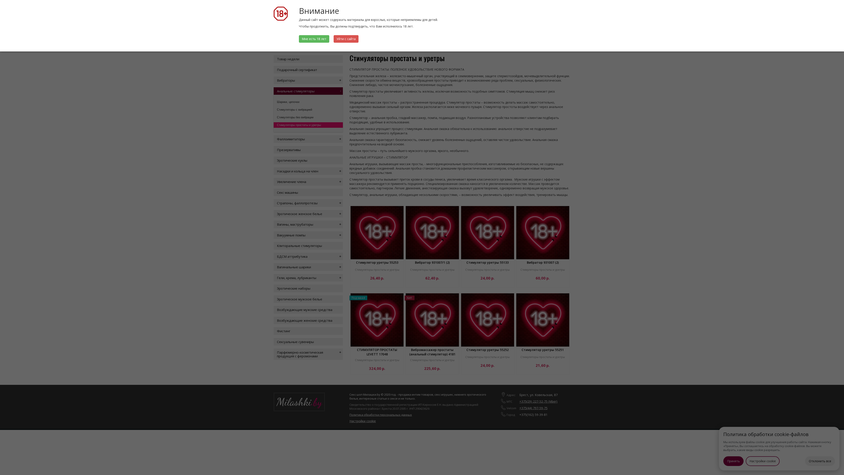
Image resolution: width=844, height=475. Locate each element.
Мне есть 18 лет (314, 39)
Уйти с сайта (346, 39)
